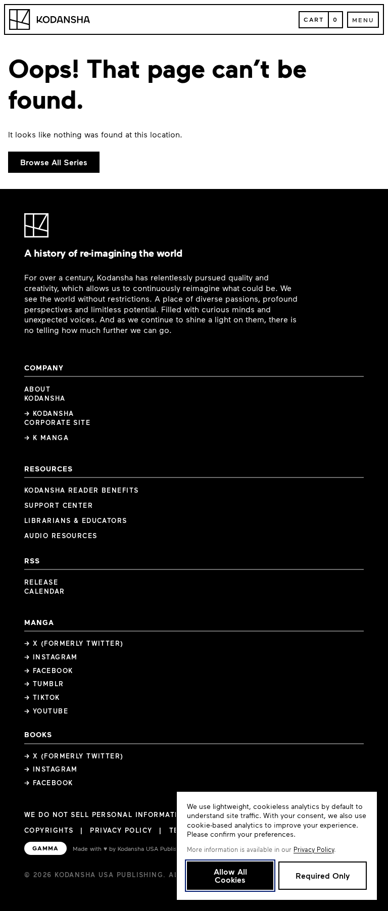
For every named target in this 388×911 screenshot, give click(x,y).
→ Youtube (46, 711)
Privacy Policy (121, 830)
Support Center (58, 505)
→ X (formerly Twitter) (74, 643)
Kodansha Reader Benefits (81, 490)
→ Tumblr (44, 684)
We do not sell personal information (106, 815)
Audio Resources (61, 536)
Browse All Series (53, 162)
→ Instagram (51, 657)
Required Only (323, 875)
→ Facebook (48, 670)
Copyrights (48, 830)
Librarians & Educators (75, 520)
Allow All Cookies (230, 875)
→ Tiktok (42, 697)
